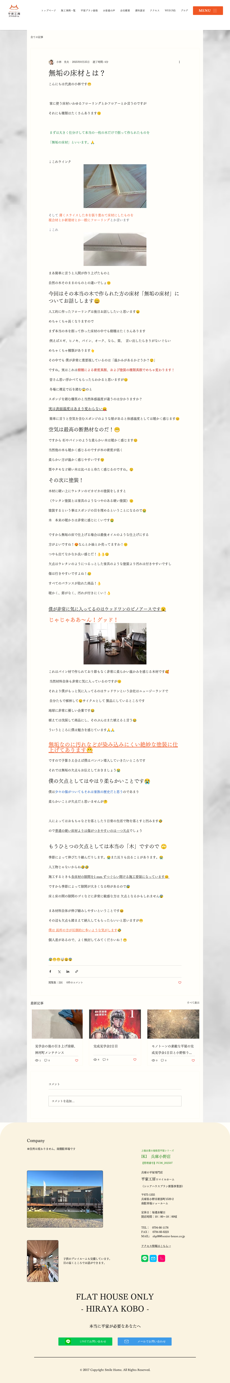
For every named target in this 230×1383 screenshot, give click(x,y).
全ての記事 (37, 37)
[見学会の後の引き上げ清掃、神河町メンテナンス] (57, 1024)
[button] (208, 10)
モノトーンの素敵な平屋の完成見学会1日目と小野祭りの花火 (173, 1050)
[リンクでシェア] (76, 971)
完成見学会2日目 (105, 1046)
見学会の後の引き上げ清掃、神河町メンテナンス (56, 1049)
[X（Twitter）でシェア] (59, 971)
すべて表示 (193, 1002)
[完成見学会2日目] (115, 1024)
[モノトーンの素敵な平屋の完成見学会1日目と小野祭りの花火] (173, 1024)
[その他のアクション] (179, 62)
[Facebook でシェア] (50, 971)
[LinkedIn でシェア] (68, 971)
